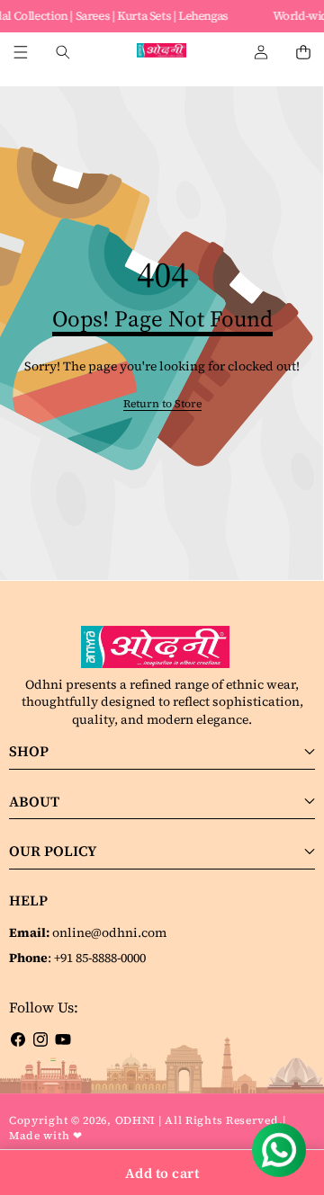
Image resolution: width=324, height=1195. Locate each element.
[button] (303, 52)
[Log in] (260, 52)
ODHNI (136, 1120)
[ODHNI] (162, 52)
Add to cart (162, 1173)
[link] (162, 404)
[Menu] (20, 52)
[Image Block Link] (162, 647)
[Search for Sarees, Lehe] (62, 52)
